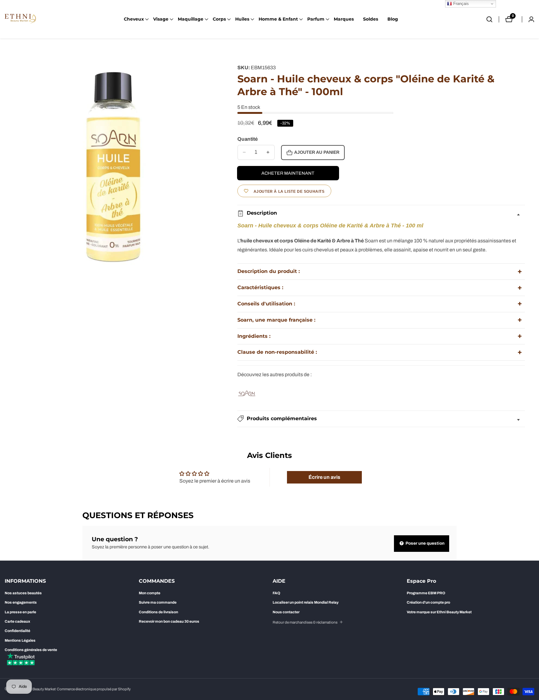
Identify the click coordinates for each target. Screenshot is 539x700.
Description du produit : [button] (268, 271)
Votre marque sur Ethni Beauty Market (439, 612)
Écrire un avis (324, 477)
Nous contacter (286, 612)
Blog (392, 19)
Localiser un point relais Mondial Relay (305, 602)
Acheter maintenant (287, 173)
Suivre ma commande (158, 602)
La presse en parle (20, 612)
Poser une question (424, 543)
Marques (344, 19)
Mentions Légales (20, 640)
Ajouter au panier (316, 152)
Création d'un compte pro (428, 602)
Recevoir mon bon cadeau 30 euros (169, 621)
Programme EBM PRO (426, 593)
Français (460, 3)
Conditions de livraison (158, 612)
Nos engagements (21, 602)
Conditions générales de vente (31, 650)
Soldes (370, 19)
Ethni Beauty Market (39, 689)
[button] (134, 19)
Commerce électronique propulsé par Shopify (94, 689)
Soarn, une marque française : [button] (276, 320)
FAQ (276, 593)
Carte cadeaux (17, 621)
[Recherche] (492, 19)
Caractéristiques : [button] (260, 287)
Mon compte (149, 593)
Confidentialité (17, 631)
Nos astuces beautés (23, 593)
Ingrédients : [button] (253, 336)
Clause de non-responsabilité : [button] (277, 352)
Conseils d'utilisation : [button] (266, 304)
